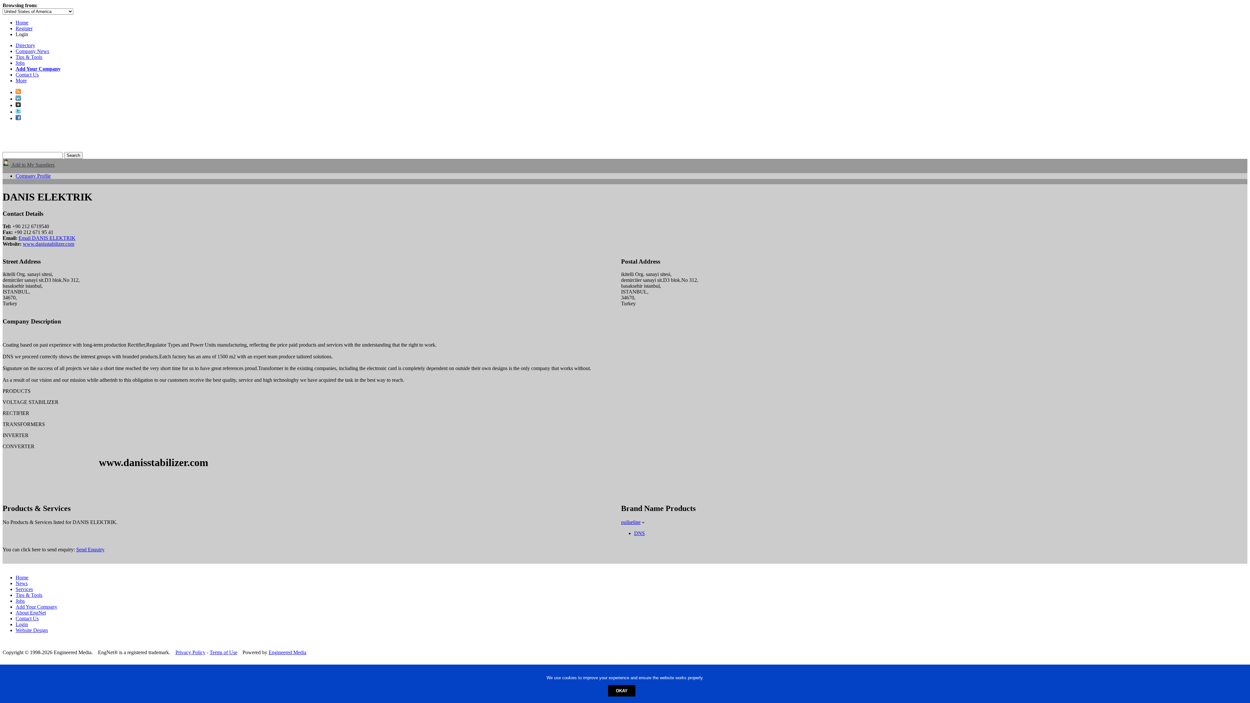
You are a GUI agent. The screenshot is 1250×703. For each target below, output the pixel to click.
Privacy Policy (190, 652)
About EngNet (31, 612)
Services (24, 589)
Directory (25, 45)
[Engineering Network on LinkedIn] (18, 99)
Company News (32, 51)
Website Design (32, 630)
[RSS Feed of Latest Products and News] (18, 92)
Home (22, 22)
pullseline (631, 522)
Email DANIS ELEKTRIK (47, 238)
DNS (639, 533)
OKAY (622, 690)
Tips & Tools (29, 57)
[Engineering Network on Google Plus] (18, 105)
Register (24, 28)
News (22, 583)
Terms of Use (223, 652)
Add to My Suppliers (32, 165)
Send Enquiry (90, 549)
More (21, 80)
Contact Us (27, 74)
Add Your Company (36, 607)
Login (22, 624)
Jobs (20, 63)
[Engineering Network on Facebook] (18, 118)
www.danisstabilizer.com (48, 244)
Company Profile (33, 176)
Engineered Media (287, 652)
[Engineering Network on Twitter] (18, 112)
